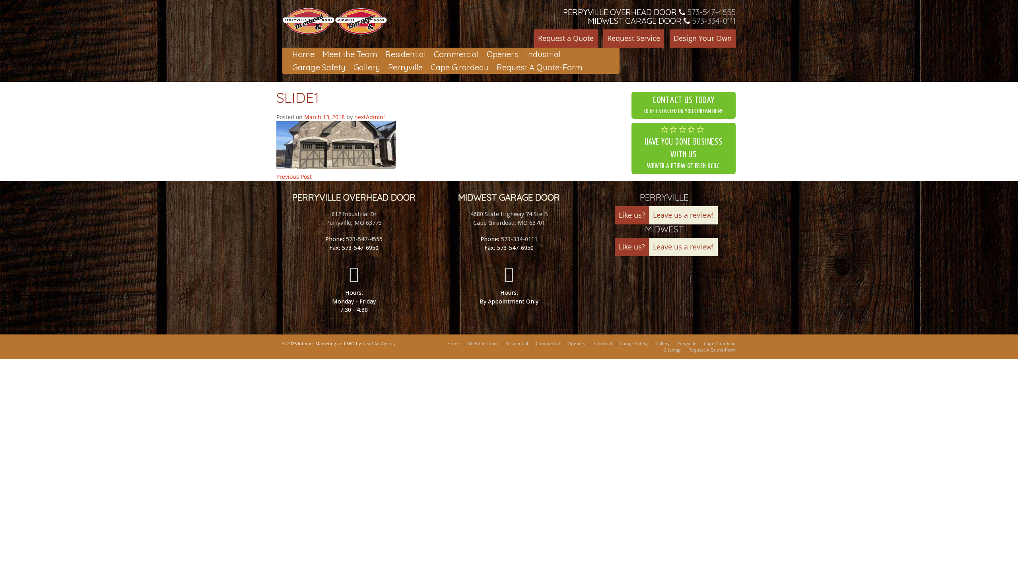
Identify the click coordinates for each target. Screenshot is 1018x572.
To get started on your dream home (683, 105)
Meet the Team (349, 54)
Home (303, 54)
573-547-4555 (711, 12)
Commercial (456, 54)
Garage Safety (319, 67)
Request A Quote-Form (540, 67)
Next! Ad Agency (379, 343)
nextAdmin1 (370, 117)
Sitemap (672, 350)
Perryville (405, 67)
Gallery (367, 67)
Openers (502, 54)
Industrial (543, 54)
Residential (405, 54)
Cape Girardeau (460, 67)
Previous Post (294, 176)
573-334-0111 (714, 21)
